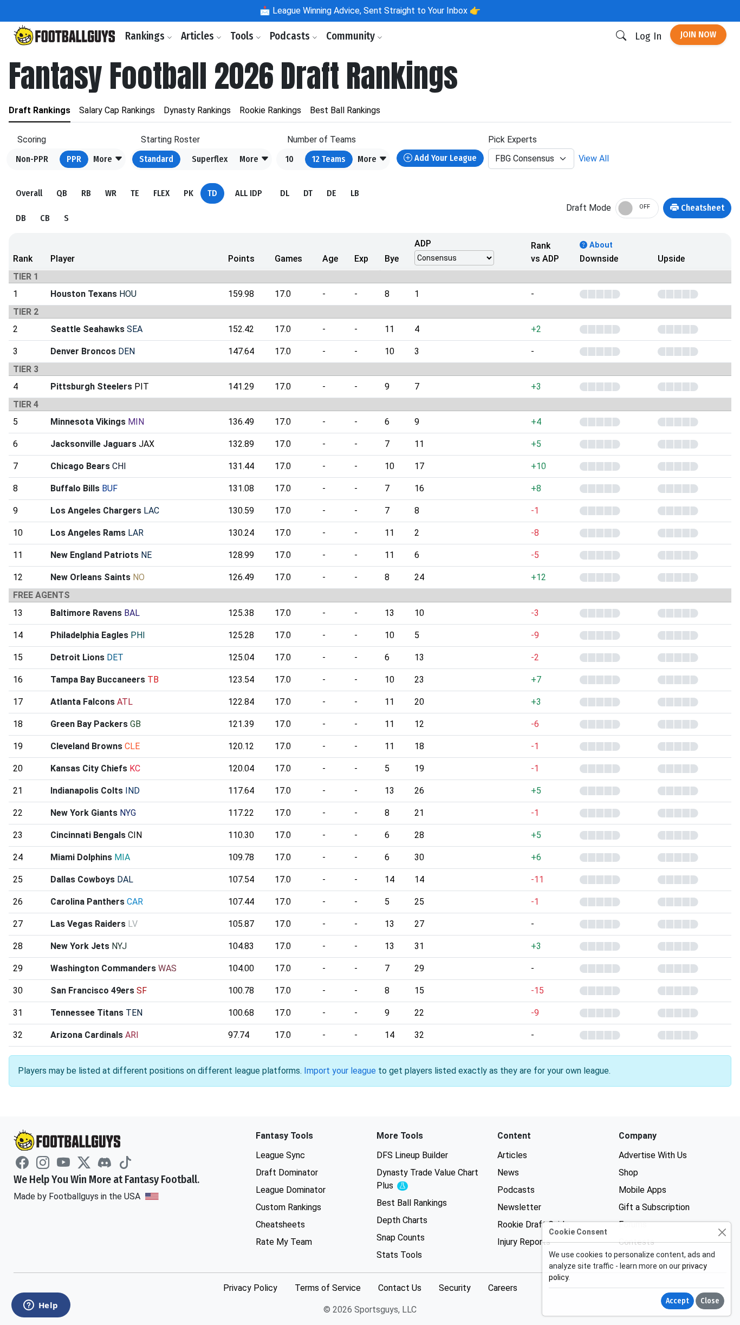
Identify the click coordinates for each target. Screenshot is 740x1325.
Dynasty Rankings (197, 110)
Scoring (31, 139)
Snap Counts (401, 1237)
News (508, 1172)
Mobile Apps (642, 1190)
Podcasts (291, 36)
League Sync (280, 1155)
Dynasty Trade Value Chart (427, 1179)
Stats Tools (399, 1255)
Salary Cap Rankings (117, 110)
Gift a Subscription (654, 1207)
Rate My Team (284, 1242)
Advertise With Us (653, 1155)
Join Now (698, 34)
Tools (243, 36)
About (600, 245)
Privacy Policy (250, 1288)
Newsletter (519, 1207)
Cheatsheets (280, 1224)
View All (594, 158)
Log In (648, 36)
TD (212, 193)
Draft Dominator (287, 1172)
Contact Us (399, 1288)
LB (354, 193)
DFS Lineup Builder (412, 1155)
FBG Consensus (524, 158)
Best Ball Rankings (345, 110)
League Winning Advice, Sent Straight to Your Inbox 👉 (375, 10)
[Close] (722, 1232)
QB (61, 193)
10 (289, 159)
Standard (156, 159)
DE (331, 193)
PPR (74, 159)
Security (455, 1288)
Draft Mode (588, 208)
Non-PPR (32, 159)
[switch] (637, 208)
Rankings (146, 36)
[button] (108, 159)
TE (135, 193)
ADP (422, 243)
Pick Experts (512, 139)
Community (351, 36)
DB (21, 218)
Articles (198, 36)
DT (308, 193)
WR (110, 193)
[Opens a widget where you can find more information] (40, 1306)
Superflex (210, 159)
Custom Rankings (288, 1207)
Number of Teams (321, 139)
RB (86, 193)
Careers (502, 1288)
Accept (677, 1300)
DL (284, 193)
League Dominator (291, 1190)
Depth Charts (402, 1220)
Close (709, 1300)
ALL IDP (248, 193)
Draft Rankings (39, 110)
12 (329, 159)
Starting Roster (170, 139)
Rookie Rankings (270, 110)
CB (45, 218)
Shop (628, 1172)
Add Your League (444, 158)
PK (188, 193)
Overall (29, 193)
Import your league (340, 1071)
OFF (644, 206)
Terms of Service (328, 1288)
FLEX (161, 193)
